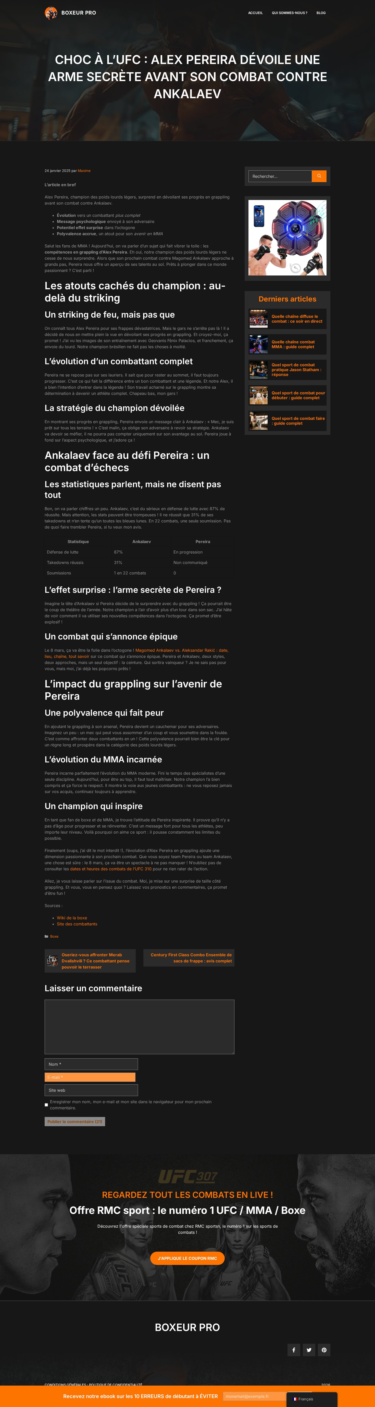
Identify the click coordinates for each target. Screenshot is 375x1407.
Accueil (255, 13)
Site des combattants (77, 923)
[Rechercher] (319, 176)
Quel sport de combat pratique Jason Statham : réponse (296, 369)
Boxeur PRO (78, 13)
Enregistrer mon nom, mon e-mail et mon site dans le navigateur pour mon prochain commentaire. (130, 1104)
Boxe (54, 936)
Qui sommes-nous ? (289, 13)
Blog (321, 13)
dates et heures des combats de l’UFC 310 (111, 868)
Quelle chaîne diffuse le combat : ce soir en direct (297, 319)
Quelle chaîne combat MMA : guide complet (293, 344)
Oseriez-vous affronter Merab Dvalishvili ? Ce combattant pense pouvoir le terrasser (96, 961)
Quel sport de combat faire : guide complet (298, 421)
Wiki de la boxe (72, 917)
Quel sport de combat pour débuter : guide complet (298, 395)
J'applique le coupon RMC (187, 1258)
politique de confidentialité (115, 1385)
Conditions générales (65, 1385)
